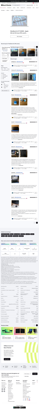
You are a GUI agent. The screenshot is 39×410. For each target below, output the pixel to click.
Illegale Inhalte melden (26, 396)
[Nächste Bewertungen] (37, 223)
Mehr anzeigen (14, 113)
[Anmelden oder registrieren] (35, 5)
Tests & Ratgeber (10, 396)
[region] (24, 52)
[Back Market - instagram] (2, 389)
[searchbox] (20, 5)
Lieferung (9, 391)
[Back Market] (6, 5)
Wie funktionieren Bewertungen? (5, 61)
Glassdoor (33, 382)
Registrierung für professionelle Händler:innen (10, 385)
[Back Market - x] (4, 391)
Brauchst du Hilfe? (30, 5)
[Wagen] (37, 5)
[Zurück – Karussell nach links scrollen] (34, 47)
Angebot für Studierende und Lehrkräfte (4, 386)
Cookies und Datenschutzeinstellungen (27, 391)
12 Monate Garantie (26, 387)
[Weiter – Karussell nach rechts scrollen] (37, 47)
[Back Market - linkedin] (4, 389)
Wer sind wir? (4, 382)
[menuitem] (9, 8)
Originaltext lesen (21, 87)
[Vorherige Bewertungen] (34, 223)
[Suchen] (13, 5)
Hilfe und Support (10, 395)
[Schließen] (38, 1)
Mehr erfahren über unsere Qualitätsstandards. (24, 283)
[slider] (2, 70)
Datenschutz (25, 389)
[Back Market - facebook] (2, 391)
